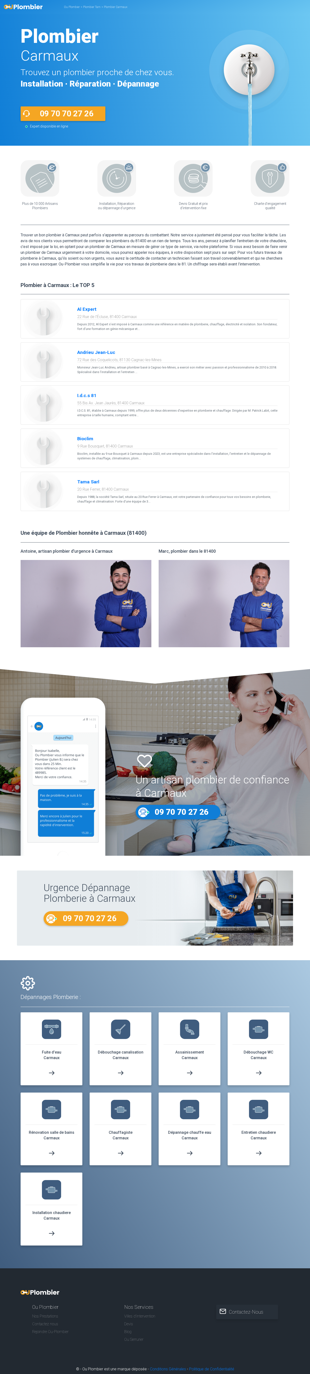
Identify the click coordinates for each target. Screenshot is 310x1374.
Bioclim (85, 438)
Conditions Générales (168, 1369)
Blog (128, 1331)
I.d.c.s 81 (86, 395)
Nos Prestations (45, 1316)
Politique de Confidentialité (211, 1369)
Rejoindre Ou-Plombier (50, 1331)
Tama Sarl (88, 482)
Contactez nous (45, 1324)
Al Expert (86, 309)
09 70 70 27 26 (66, 113)
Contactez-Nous (246, 1312)
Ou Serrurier (133, 1339)
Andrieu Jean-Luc (96, 352)
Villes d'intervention (139, 1316)
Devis (128, 1324)
